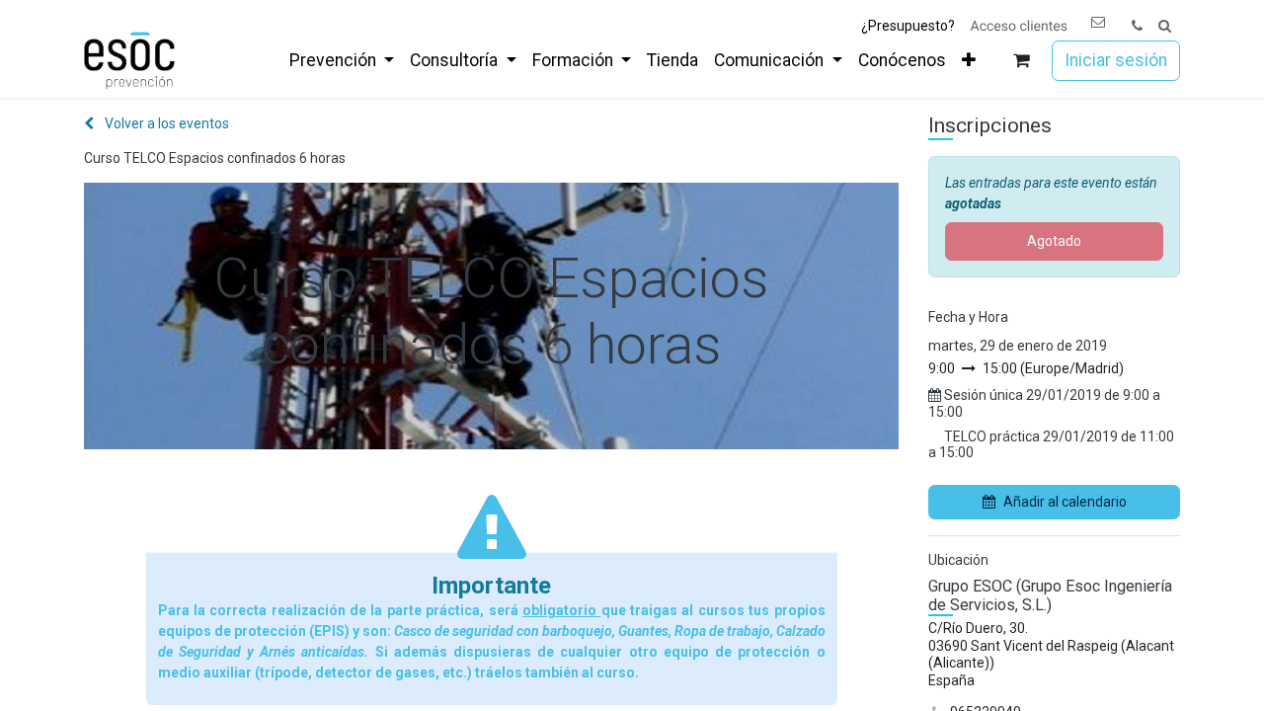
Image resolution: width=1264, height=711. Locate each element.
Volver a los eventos (165, 123)
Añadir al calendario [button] (1065, 502)
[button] (1164, 26)
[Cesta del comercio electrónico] (1021, 61)
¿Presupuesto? (908, 26)
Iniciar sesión (1116, 60)
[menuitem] (341, 60)
